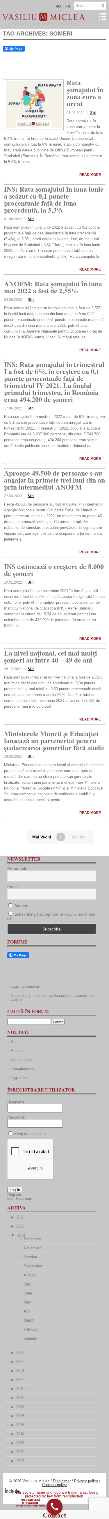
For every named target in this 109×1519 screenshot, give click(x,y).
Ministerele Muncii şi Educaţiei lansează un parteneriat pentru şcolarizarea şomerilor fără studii (54, 740)
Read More (90, 175)
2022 (20, 1361)
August (30, 1275)
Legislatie (19, 1077)
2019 (20, 1388)
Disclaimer (62, 1481)
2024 (21, 1235)
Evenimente (21, 1059)
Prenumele (17, 868)
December (32, 1239)
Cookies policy (54, 1485)
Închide (12, 1491)
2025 (20, 1226)
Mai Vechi (41, 837)
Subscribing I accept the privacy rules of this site (51, 916)
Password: (16, 1117)
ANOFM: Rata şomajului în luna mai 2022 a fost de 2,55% (53, 287)
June (28, 1293)
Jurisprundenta (23, 1068)
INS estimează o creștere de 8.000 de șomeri (54, 569)
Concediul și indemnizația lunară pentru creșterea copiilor (52, 997)
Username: (16, 1102)
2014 (20, 1434)
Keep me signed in (30, 1134)
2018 (20, 1398)
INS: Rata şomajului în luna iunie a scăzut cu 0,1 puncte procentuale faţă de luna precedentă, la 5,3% (53, 199)
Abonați (20, 905)
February (31, 1329)
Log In (15, 1190)
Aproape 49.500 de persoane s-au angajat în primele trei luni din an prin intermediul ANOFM (54, 480)
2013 (20, 1443)
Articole (17, 1050)
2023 (20, 1352)
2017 (20, 1407)
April (27, 1311)
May (27, 1302)
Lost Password (19, 1198)
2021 (20, 1370)
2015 (20, 1425)
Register (14, 1195)
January (30, 1338)
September (33, 1266)
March (29, 1320)
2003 (20, 1461)
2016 (20, 1416)
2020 (20, 1379)
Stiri (93, 113)
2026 (20, 1217)
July (27, 1284)
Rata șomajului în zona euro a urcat (85, 93)
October (30, 1257)
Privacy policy (86, 1481)
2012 (20, 1452)
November (32, 1248)
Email (12, 886)
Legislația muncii (25, 986)
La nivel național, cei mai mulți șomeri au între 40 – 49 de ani (50, 656)
